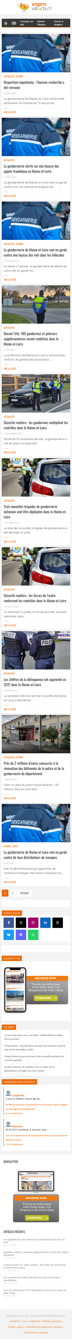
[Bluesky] (8, 935)
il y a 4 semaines (14, 1144)
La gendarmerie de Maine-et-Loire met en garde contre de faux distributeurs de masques (35, 854)
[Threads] (57, 923)
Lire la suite (10, 112)
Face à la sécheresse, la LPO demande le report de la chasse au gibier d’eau (34, 1291)
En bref (19, 76)
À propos (14, 1321)
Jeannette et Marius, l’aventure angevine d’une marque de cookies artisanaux (35, 1253)
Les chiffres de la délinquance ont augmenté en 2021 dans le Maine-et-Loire (35, 682)
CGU (25, 1321)
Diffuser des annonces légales (44, 1327)
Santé (15, 846)
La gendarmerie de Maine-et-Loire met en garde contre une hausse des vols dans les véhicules (35, 252)
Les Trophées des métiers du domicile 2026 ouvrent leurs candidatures (31, 1279)
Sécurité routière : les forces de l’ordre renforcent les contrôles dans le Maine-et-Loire (35, 598)
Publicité (35, 1321)
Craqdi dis (18, 1095)
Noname (17, 1126)
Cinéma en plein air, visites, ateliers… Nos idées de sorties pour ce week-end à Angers (34, 1266)
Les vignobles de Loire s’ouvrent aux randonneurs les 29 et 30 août (33, 1241)
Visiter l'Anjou (16, 1327)
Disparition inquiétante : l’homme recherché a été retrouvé (34, 84)
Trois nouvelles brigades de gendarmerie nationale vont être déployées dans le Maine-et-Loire (35, 511)
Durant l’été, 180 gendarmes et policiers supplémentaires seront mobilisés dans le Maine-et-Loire (31, 339)
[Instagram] (33, 923)
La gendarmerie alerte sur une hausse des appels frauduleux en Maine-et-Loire (31, 168)
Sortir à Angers (51, 1321)
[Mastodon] (21, 935)
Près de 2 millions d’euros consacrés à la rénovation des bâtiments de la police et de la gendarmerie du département (34, 768)
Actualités (9, 76)
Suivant (24, 893)
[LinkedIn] (45, 923)
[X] (21, 923)
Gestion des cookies (36, 1332)
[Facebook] (8, 923)
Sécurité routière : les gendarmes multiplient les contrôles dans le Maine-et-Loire (36, 425)
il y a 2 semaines (14, 1113)
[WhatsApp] (33, 935)
